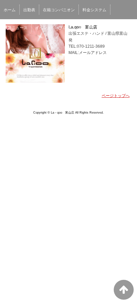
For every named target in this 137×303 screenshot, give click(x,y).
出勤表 (29, 10)
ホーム (10, 10)
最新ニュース (16, 27)
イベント (43, 27)
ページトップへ (116, 95)
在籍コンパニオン (59, 10)
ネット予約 (112, 27)
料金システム (94, 10)
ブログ (65, 27)
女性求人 (86, 27)
